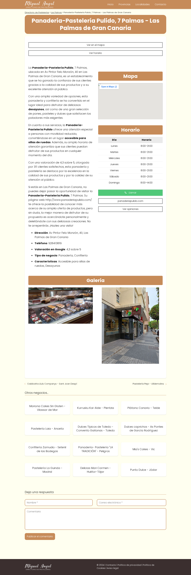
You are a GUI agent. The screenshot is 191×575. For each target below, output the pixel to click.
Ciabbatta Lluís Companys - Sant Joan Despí (52, 383)
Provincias (124, 4)
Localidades (142, 4)
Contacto (160, 4)
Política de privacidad (129, 565)
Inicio (111, 4)
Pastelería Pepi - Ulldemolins (148, 383)
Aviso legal (112, 568)
